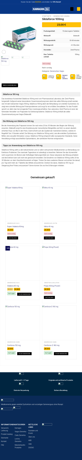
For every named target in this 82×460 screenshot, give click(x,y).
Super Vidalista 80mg (15, 226)
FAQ (2, 445)
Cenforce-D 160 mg (51, 345)
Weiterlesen (13, 238)
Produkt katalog (6, 434)
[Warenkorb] (78, 9)
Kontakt (4, 441)
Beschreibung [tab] (10, 85)
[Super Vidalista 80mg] (22, 203)
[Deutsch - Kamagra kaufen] (41, 9)
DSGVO (31, 448)
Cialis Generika (20, 435)
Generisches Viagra (61, 16)
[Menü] (3, 9)
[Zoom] (4, 52)
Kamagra (18, 428)
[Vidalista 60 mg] (22, 263)
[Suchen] (71, 9)
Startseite (46, 16)
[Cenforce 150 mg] (22, 322)
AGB (29, 440)
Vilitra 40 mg (48, 226)
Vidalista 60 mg (13, 286)
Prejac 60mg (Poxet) (52, 286)
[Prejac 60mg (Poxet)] (59, 263)
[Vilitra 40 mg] (59, 203)
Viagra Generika (20, 432)
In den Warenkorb (24, 294)
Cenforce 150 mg (14, 345)
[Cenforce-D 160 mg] (59, 322)
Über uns (31, 437)
